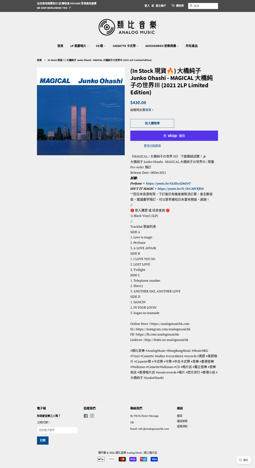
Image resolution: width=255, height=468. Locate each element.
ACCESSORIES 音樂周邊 (161, 46)
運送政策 (182, 421)
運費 (148, 110)
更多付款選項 (152, 145)
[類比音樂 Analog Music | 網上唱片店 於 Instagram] (92, 416)
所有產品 (192, 46)
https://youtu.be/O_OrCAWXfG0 (181, 188)
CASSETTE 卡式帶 (124, 46)
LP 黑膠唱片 (78, 46)
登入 (147, 6)
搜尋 (179, 416)
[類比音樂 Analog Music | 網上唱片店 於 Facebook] (86, 416)
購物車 (180, 6)
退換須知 (182, 426)
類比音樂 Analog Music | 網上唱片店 (136, 452)
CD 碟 (100, 46)
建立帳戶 (161, 6)
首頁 (60, 46)
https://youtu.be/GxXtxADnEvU (168, 183)
